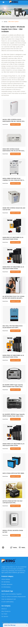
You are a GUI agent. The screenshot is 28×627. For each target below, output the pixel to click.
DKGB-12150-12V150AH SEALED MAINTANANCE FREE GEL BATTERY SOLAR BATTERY (14, 150)
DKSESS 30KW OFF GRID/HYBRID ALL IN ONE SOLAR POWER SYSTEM (13, 356)
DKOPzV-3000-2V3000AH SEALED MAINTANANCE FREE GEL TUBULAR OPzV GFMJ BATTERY (13, 121)
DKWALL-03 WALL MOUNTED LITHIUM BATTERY (13, 531)
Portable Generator (6, 584)
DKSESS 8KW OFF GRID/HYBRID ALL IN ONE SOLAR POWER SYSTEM (13, 238)
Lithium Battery (5, 579)
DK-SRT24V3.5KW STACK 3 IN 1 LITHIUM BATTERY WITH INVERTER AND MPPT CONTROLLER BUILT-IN (13, 298)
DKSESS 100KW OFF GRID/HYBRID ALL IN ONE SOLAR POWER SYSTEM (13, 444)
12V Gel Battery (5, 582)
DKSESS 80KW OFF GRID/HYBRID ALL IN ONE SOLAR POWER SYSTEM (13, 268)
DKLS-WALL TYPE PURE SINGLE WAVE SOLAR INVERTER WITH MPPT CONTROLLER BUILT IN (12, 327)
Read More (5, 124)
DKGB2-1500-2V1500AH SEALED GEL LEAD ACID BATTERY (14, 209)
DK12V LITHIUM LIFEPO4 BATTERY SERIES (13, 473)
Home (5, 22)
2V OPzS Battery (5, 587)
